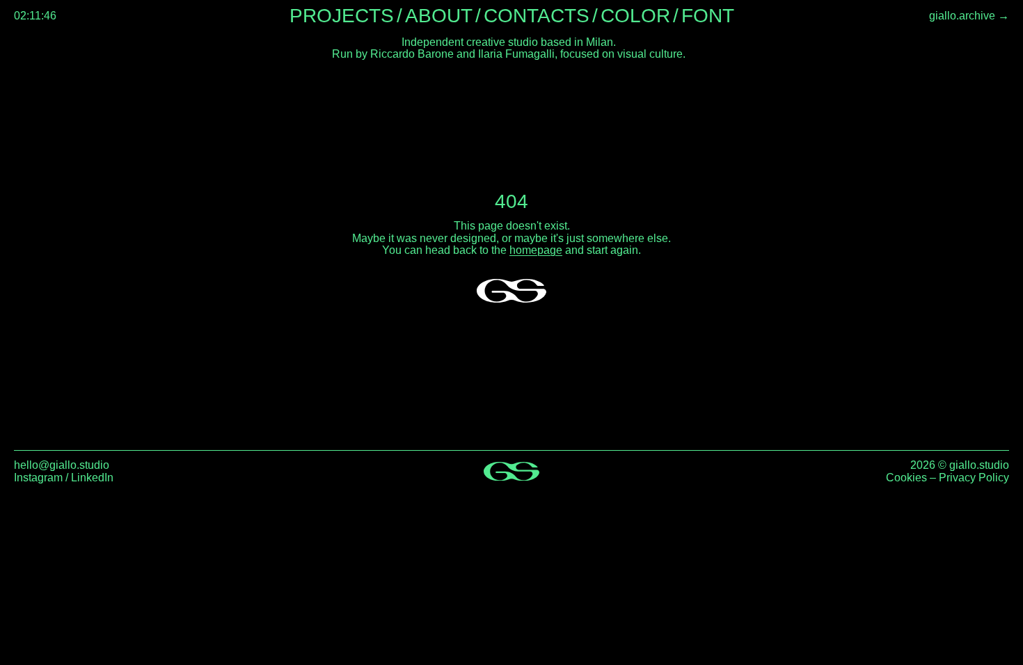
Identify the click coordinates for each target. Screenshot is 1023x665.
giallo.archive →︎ (969, 16)
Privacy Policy (974, 477)
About (439, 16)
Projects (342, 16)
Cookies (906, 477)
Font (707, 16)
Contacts (536, 16)
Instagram (38, 477)
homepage (535, 250)
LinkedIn (92, 477)
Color (635, 16)
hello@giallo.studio (61, 465)
